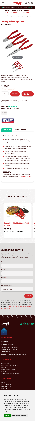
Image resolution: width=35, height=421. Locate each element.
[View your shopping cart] (29, 3)
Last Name (4, 270)
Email (3, 278)
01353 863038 (7, 344)
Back (4, 16)
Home (9, 16)
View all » (30, 7)
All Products (12, 106)
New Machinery (6, 386)
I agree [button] (7, 415)
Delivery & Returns (20, 129)
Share (4, 113)
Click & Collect (26, 94)
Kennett (3, 367)
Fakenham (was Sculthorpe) (9, 365)
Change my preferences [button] (19, 415)
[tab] (6, 130)
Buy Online (15, 16)
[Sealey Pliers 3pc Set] (17, 66)
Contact (4, 341)
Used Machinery (6, 384)
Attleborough (5, 363)
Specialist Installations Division (10, 373)
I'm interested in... (6, 285)
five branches (26, 176)
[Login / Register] (26, 3)
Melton (3, 371)
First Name (4, 262)
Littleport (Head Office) (8, 369)
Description (7, 129)
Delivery (15, 94)
